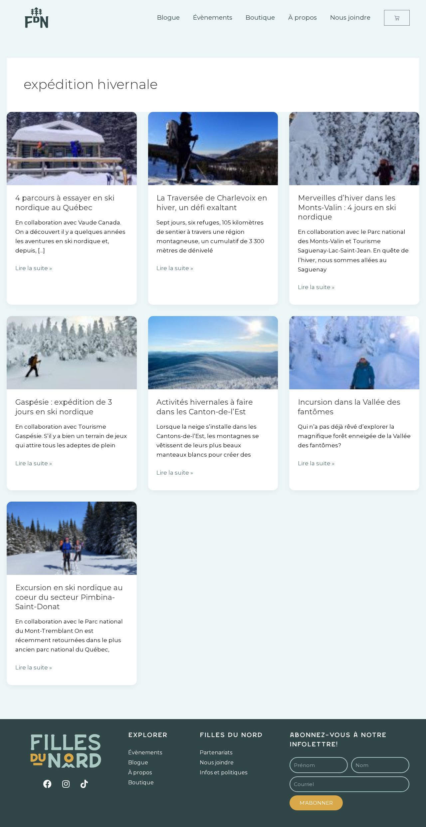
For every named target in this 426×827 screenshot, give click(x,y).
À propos (302, 17)
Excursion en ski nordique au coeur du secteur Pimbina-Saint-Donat (69, 597)
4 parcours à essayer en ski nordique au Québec (64, 203)
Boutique (260, 17)
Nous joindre (350, 17)
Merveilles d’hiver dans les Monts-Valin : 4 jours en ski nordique (347, 207)
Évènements (212, 17)
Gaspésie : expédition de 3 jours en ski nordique (63, 407)
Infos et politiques (223, 772)
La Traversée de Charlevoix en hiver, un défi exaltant (211, 203)
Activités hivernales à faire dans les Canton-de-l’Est (204, 407)
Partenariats (216, 752)
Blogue (168, 17)
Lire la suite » (33, 267)
